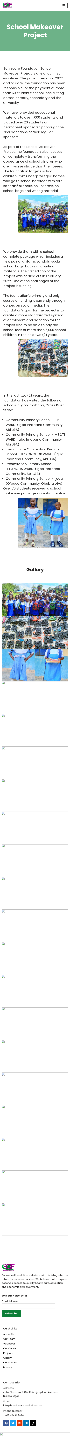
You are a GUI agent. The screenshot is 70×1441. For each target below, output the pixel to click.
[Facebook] (6, 1423)
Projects (8, 1353)
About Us (8, 1334)
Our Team (9, 1339)
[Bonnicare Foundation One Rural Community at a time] (7, 5)
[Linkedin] (26, 1423)
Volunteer (9, 1343)
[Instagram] (19, 1423)
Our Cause (9, 1348)
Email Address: (10, 1301)
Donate (7, 1367)
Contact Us (10, 1362)
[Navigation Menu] (64, 5)
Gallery (7, 1357)
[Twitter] (13, 1423)
